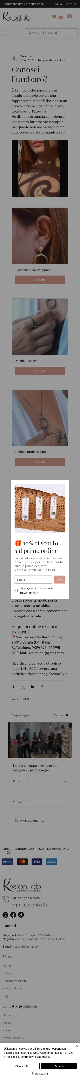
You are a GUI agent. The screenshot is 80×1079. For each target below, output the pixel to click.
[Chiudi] (74, 1048)
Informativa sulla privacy (35, 1057)
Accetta (59, 1066)
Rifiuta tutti (21, 1066)
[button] (61, 488)
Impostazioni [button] (40, 1073)
